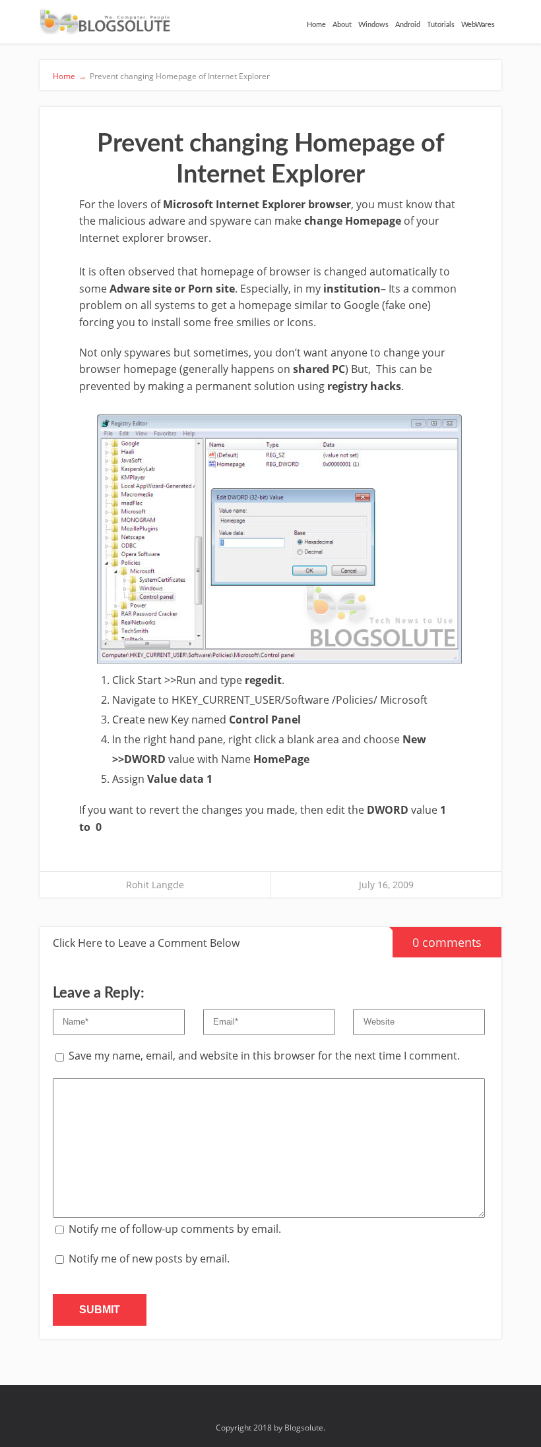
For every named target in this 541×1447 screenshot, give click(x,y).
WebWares (478, 24)
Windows (373, 24)
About (342, 24)
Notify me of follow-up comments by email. (175, 1229)
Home (316, 24)
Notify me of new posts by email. (149, 1258)
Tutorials (441, 24)
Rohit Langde (155, 884)
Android (407, 24)
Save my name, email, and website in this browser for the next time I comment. (264, 1055)
